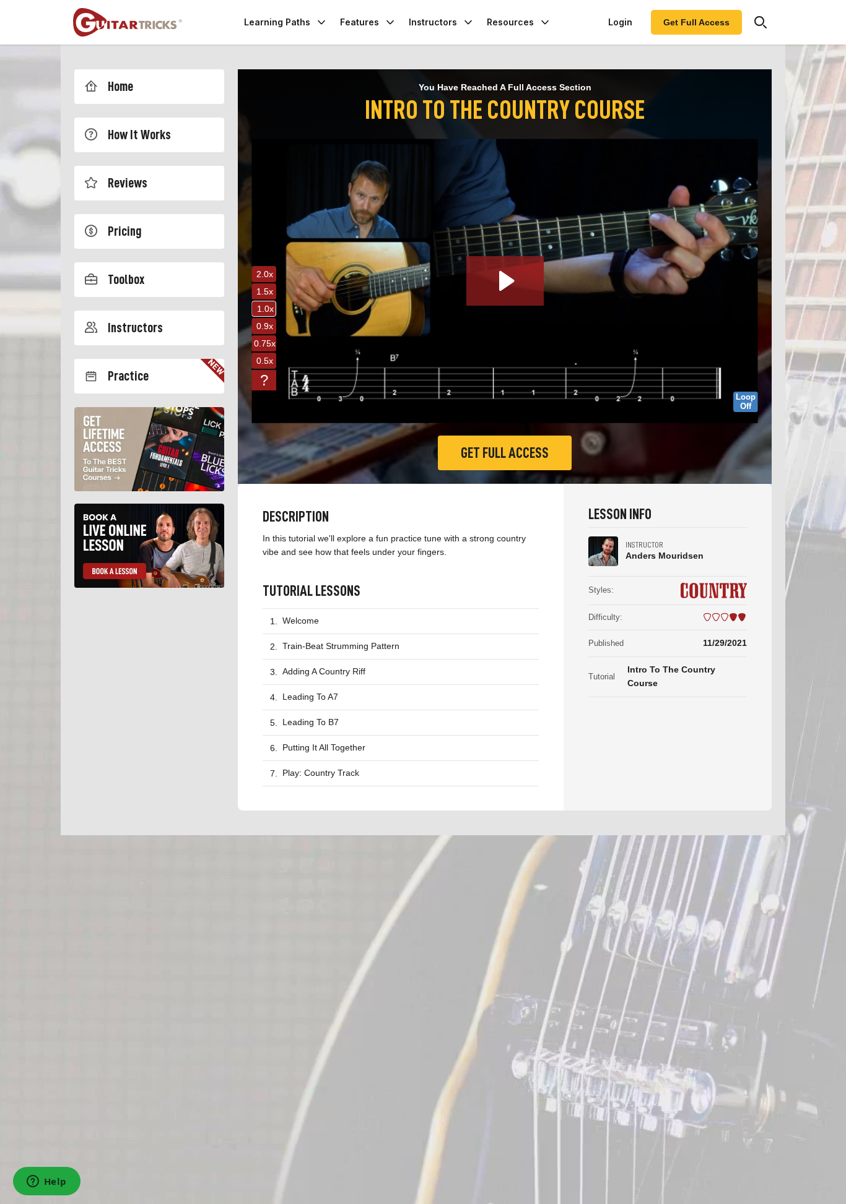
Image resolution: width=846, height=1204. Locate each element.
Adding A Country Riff (323, 671)
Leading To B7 (310, 722)
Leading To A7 (310, 697)
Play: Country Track (320, 773)
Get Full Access (696, 22)
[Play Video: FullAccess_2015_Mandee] (505, 281)
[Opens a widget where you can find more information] (46, 1182)
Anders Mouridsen (665, 556)
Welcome (300, 621)
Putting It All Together (323, 747)
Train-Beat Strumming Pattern (340, 646)
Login (620, 22)
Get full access (505, 452)
